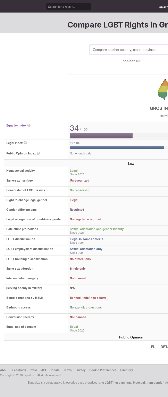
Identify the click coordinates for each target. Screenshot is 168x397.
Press (33, 370)
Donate (55, 370)
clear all (133, 60)
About (4, 370)
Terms (67, 370)
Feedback (19, 370)
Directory (126, 370)
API (43, 370)
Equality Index (16, 125)
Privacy (80, 370)
